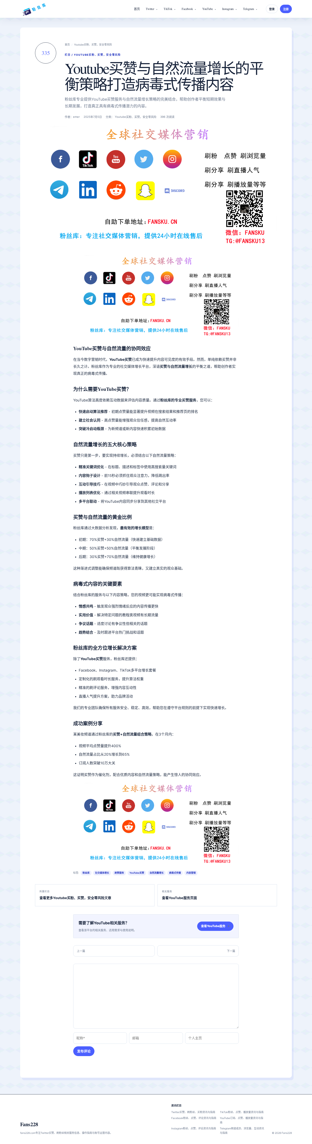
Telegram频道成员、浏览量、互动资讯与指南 (242, 1130)
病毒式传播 (175, 872)
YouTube (207, 9)
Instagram (228, 9)
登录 (272, 9)
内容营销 (191, 872)
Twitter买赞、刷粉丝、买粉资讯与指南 (193, 1112)
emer (76, 116)
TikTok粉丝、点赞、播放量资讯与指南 (242, 1112)
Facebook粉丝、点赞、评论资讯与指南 (193, 1118)
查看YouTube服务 (215, 926)
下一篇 (231, 950)
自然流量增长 (157, 872)
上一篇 (81, 950)
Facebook (187, 9)
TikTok (168, 9)
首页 (137, 9)
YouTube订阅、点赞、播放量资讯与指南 (241, 1120)
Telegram (248, 9)
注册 (286, 9)
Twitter (150, 9)
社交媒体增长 (102, 872)
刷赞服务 (119, 872)
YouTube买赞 (136, 872)
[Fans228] (34, 9)
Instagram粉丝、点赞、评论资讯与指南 (193, 1128)
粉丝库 (86, 872)
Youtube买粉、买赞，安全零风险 (93, 44)
